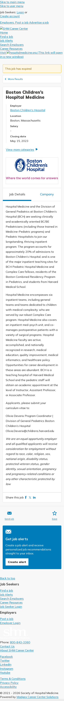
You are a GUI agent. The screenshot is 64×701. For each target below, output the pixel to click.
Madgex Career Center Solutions (37, 697)
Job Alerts (6, 594)
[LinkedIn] (34, 497)
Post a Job (6, 619)
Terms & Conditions (13, 678)
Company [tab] (47, 194)
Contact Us (7, 646)
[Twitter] (30, 497)
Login (20, 12)
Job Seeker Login (11, 606)
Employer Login (10, 623)
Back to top (7, 578)
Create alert (17, 562)
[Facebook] (25, 497)
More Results (15, 79)
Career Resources (11, 602)
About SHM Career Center (17, 650)
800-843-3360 (20, 642)
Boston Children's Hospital (27, 110)
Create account (10, 16)
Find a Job (6, 590)
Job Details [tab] (17, 194)
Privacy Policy (9, 683)
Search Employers (12, 598)
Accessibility (8, 686)
